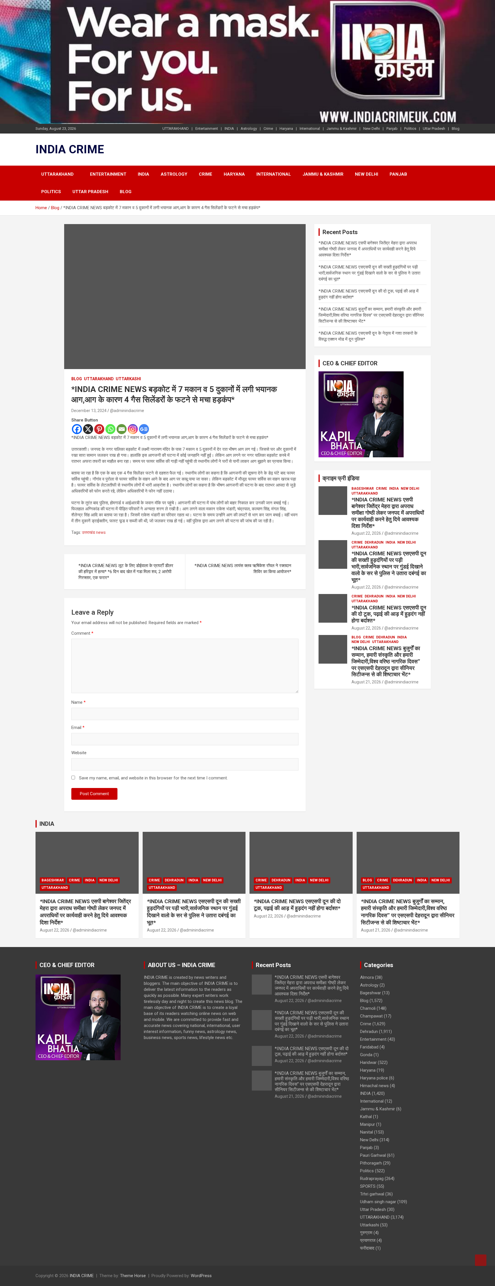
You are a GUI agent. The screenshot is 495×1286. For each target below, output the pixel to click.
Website (79, 752)
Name (78, 702)
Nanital (366, 1132)
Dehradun (374, 542)
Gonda (366, 1054)
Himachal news (374, 1085)
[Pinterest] (99, 429)
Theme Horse (133, 1275)
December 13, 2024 (89, 410)
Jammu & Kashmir (342, 128)
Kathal (366, 1116)
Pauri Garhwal (373, 1155)
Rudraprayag (372, 1178)
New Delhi (371, 128)
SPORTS (368, 1186)
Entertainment (206, 128)
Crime (268, 128)
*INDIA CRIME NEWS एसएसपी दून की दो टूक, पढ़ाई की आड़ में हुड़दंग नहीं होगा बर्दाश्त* (388, 614)
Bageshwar (362, 489)
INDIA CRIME (70, 149)
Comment (82, 633)
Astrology (249, 128)
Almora (367, 977)
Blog (455, 128)
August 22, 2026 (366, 533)
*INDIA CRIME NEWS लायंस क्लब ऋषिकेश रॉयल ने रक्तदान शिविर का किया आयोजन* (243, 568)
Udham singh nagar (378, 1201)
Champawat (371, 1016)
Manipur (367, 1124)
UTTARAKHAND (175, 128)
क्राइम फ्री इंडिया (341, 478)
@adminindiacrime (127, 410)
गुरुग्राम (366, 1232)
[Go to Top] (480, 1260)
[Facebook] (77, 429)
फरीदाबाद (367, 1248)
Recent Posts (273, 965)
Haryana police (374, 1078)
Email (78, 727)
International (310, 128)
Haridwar (368, 1062)
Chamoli (368, 1008)
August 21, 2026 (366, 682)
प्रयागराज (368, 1240)
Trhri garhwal (372, 1194)
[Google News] (144, 429)
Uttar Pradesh (434, 128)
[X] (88, 429)
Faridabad (369, 1047)
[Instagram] (133, 429)
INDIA (229, 128)
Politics (410, 128)
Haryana (286, 128)
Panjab (392, 128)
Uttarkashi (128, 379)
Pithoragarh (371, 1163)
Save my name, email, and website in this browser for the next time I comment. (153, 778)
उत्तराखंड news (94, 532)
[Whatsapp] (110, 429)
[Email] (122, 429)
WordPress (201, 1275)
